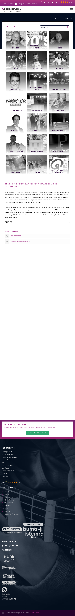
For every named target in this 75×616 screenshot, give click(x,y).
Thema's (8, 517)
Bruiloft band (9, 500)
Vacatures (5, 468)
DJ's (6, 508)
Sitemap (5, 476)
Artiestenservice (7, 454)
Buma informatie (7, 460)
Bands (7, 494)
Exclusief (8, 511)
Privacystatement (8, 471)
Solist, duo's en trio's (12, 514)
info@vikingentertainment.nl (28, 4)
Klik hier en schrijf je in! (37, 433)
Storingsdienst (7, 452)
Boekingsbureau (7, 465)
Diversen (8, 506)
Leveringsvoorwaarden (9, 457)
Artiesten (8, 491)
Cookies (4, 473)
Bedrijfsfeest (9, 497)
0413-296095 (8, 4)
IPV (3, 463)
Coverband (9, 503)
